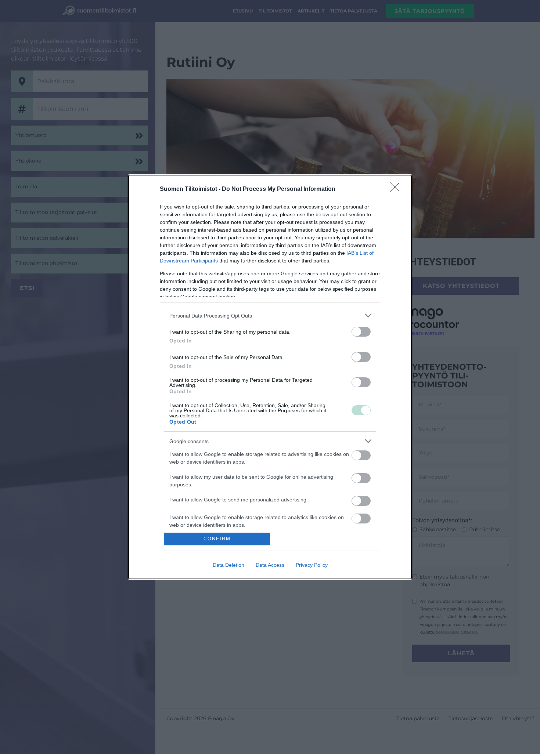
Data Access (270, 565)
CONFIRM (217, 538)
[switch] (361, 332)
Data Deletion (228, 565)
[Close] (397, 189)
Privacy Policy (312, 565)
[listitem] (270, 315)
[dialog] (270, 377)
